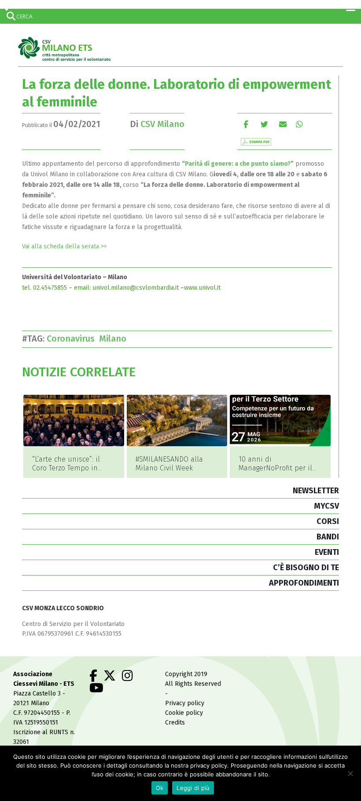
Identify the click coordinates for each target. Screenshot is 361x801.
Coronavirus (73, 338)
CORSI (328, 521)
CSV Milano (162, 124)
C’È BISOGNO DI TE (306, 567)
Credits (175, 722)
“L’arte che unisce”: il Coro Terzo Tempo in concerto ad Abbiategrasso (66, 472)
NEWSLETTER (316, 490)
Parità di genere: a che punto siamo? (238, 163)
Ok (160, 787)
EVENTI (327, 552)
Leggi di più (193, 787)
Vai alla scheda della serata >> (64, 246)
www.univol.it (202, 287)
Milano (115, 338)
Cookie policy (184, 713)
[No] (350, 773)
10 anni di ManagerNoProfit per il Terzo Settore (275, 468)
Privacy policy (184, 703)
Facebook (245, 124)
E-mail (282, 124)
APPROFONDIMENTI (304, 583)
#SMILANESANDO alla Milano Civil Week (169, 463)
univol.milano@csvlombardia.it (135, 287)
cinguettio (264, 124)
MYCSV (326, 506)
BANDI (328, 537)
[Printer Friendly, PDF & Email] (256, 141)
